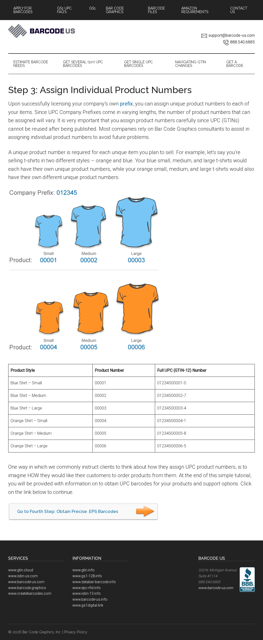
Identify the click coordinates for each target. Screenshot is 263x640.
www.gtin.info (83, 570)
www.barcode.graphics (27, 588)
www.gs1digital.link (87, 605)
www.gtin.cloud (20, 570)
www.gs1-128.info (87, 576)
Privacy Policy (75, 632)
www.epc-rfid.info (86, 588)
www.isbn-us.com (23, 576)
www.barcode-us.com (26, 582)
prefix (126, 104)
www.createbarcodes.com (29, 593)
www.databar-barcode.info (94, 582)
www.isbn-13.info (86, 593)
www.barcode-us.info (89, 599)
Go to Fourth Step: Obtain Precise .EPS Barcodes (67, 511)
